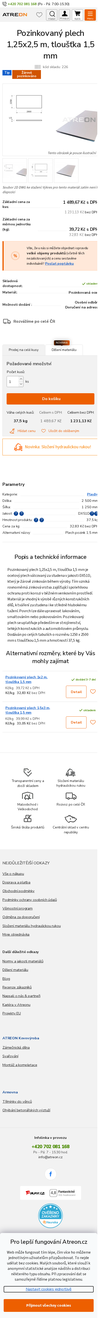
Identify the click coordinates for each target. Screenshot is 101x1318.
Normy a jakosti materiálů (22, 961)
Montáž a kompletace (19, 1064)
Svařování (10, 1056)
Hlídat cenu (27, 431)
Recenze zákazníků (17, 987)
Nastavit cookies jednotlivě (49, 1289)
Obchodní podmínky (18, 890)
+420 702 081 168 (50, 1147)
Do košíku (51, 399)
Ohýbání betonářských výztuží (26, 1110)
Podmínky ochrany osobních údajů (29, 899)
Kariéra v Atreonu (16, 1004)
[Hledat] (51, 15)
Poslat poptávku (59, 263)
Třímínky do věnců (17, 1101)
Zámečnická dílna (16, 1047)
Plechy (93, 494)
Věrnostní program (17, 908)
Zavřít (29, 342)
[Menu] (90, 15)
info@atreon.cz (50, 1157)
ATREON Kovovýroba (20, 1038)
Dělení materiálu (15, 969)
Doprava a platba (16, 882)
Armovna (10, 1092)
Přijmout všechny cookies (48, 1305)
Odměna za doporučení (20, 916)
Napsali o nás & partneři (21, 995)
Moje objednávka (15, 934)
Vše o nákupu (13, 873)
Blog (6, 978)
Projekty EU (11, 1013)
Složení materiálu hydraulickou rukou (31, 925)
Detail (76, 691)
